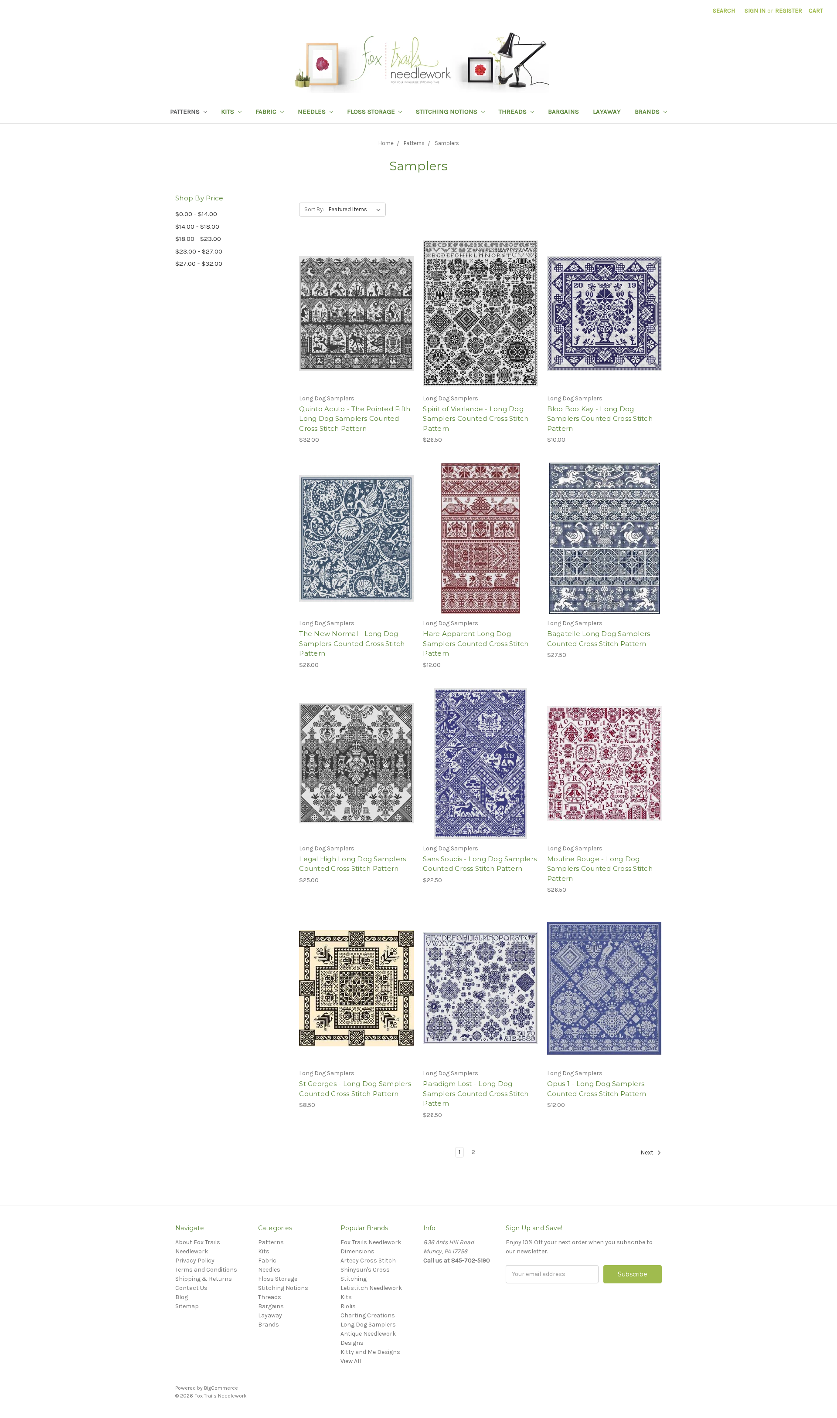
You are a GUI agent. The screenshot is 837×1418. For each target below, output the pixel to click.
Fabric (266, 111)
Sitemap (187, 1306)
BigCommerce (221, 1388)
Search (724, 10)
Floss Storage (372, 111)
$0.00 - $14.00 (196, 214)
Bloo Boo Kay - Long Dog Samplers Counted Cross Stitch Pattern (600, 419)
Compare (353, 321)
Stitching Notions (447, 111)
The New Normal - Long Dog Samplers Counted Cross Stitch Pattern (352, 643)
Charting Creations (367, 1315)
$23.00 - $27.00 (198, 251)
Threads (513, 111)
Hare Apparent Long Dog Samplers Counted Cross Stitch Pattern (475, 643)
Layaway (607, 111)
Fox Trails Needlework (370, 1242)
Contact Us (191, 1288)
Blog (181, 1297)
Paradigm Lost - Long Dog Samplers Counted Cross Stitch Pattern (475, 1093)
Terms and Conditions (206, 1269)
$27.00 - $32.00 (198, 263)
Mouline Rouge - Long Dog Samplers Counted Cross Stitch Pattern (600, 869)
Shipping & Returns (203, 1279)
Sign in (755, 10)
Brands (648, 111)
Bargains (563, 111)
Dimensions (357, 1251)
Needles (312, 111)
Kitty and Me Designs (370, 1352)
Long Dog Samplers (368, 1324)
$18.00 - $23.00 (198, 239)
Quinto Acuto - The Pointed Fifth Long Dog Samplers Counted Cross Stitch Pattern (354, 419)
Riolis (348, 1306)
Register (788, 10)
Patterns (185, 111)
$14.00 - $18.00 (197, 226)
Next (647, 1152)
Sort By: (314, 209)
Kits (228, 111)
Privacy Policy (194, 1260)
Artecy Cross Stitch (368, 1260)
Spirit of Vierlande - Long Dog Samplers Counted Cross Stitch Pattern (475, 419)
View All (350, 1361)
